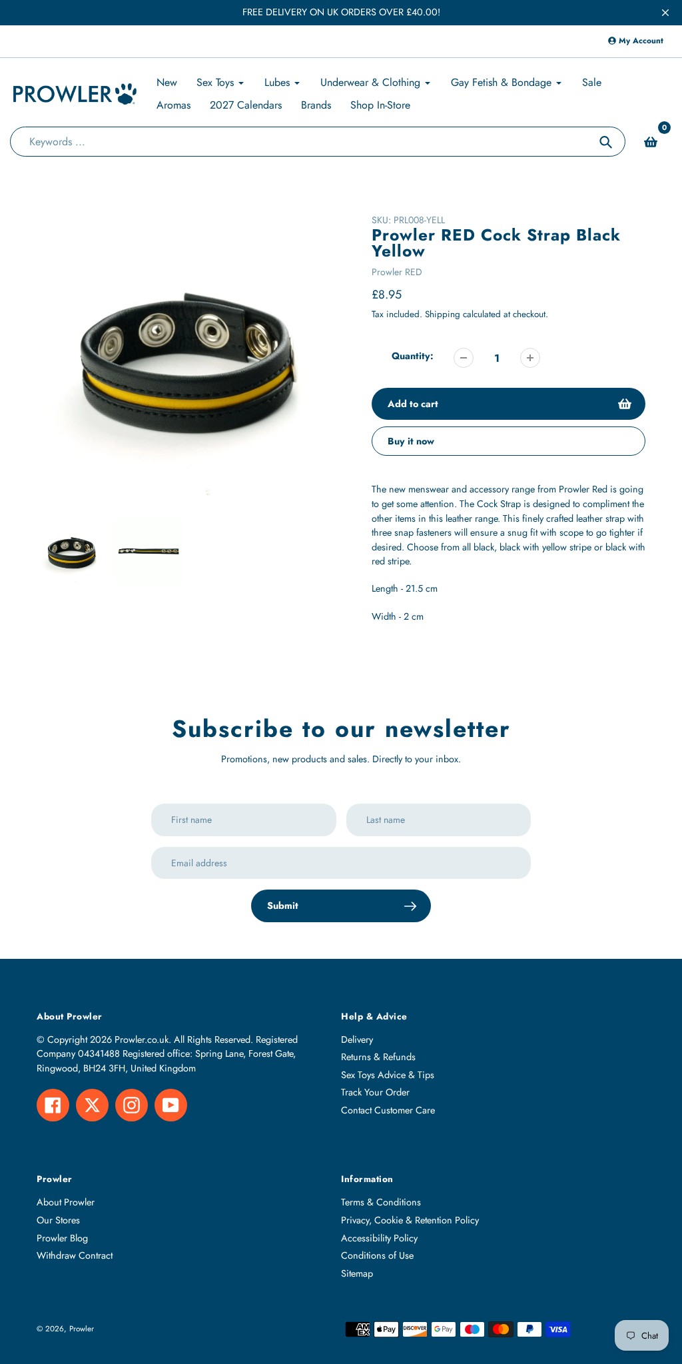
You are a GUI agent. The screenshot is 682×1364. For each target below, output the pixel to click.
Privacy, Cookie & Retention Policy (410, 1220)
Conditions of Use (377, 1255)
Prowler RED (397, 272)
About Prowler (66, 1202)
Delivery (357, 1039)
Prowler (81, 1328)
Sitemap (357, 1273)
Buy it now (411, 441)
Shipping (442, 314)
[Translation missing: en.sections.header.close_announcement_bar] (665, 12)
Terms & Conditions (381, 1202)
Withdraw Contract (75, 1255)
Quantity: (413, 355)
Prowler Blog (62, 1238)
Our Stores (58, 1220)
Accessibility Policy (379, 1238)
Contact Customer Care (388, 1110)
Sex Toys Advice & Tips (387, 1074)
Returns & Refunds (378, 1056)
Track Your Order (375, 1092)
